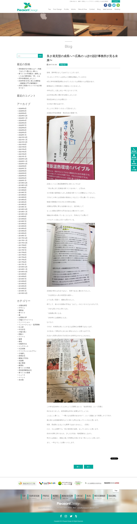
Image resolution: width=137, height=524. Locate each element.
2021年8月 (22, 144)
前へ (78, 467)
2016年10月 (23, 271)
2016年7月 (22, 279)
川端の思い (63, 65)
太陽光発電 (23, 305)
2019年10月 (23, 185)
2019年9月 (22, 187)
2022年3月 (22, 132)
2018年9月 (22, 216)
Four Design (57, 9)
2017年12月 (23, 238)
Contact (92, 9)
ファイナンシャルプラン (27, 351)
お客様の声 (23, 317)
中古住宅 (22, 329)
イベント (22, 377)
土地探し (22, 353)
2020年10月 (23, 163)
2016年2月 (22, 288)
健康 (20, 339)
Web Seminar (107, 9)
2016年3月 (22, 286)
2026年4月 (22, 108)
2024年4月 (22, 120)
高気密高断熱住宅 (25, 370)
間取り (21, 334)
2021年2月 (22, 154)
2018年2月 (22, 233)
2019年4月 (22, 199)
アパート (22, 336)
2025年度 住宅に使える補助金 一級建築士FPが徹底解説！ (29, 82)
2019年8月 (22, 190)
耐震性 (21, 365)
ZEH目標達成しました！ (28, 78)
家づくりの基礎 (24, 372)
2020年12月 (23, 159)
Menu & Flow (82, 9)
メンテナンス (23, 346)
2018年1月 (22, 235)
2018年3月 (22, 231)
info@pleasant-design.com (88, 508)
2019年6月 (22, 195)
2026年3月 (22, 111)
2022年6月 (22, 127)
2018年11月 (23, 211)
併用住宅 (22, 356)
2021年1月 (22, 156)
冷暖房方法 (23, 344)
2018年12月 (23, 209)
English (116, 1)
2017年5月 (22, 255)
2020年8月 (22, 166)
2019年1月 (22, 207)
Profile (66, 9)
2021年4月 (22, 149)
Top (49, 9)
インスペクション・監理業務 (29, 324)
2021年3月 (22, 151)
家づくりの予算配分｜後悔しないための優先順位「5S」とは (30, 74)
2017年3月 (22, 259)
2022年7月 (22, 125)
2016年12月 (23, 267)
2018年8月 (22, 219)
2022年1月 (22, 135)
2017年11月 (23, 240)
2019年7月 (22, 192)
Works (73, 9)
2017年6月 (22, 252)
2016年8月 (22, 276)
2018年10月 (23, 214)
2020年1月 (22, 180)
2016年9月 (22, 274)
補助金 (21, 310)
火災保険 (22, 348)
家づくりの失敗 (24, 368)
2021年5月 (22, 147)
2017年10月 (23, 243)
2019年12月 (23, 183)
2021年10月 (23, 142)
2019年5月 (22, 197)
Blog (98, 9)
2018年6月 (22, 223)
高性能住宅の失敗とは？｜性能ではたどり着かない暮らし (30, 70)
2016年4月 (22, 283)
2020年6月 (22, 171)
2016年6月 (22, 281)
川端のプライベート (26, 320)
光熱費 (21, 360)
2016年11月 (23, 269)
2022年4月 (22, 130)
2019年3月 (22, 202)
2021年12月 (23, 137)
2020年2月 (22, 178)
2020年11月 (23, 161)
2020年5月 (22, 173)
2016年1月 (22, 291)
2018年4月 (22, 228)
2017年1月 (22, 264)
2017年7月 (22, 250)
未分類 (21, 380)
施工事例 (22, 363)
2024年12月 (23, 115)
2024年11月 (23, 118)
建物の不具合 (23, 358)
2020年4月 (22, 175)
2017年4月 (22, 257)
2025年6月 (22, 113)
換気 (20, 341)
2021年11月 (23, 139)
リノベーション (24, 322)
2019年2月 (22, 204)
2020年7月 (22, 168)
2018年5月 (22, 226)
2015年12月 (23, 293)
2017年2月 (22, 262)
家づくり (22, 312)
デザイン (22, 308)
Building (117, 9)
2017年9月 (22, 245)
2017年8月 (22, 247)
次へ (88, 467)
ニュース (22, 375)
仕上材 (21, 327)
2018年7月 (22, 221)
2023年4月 (22, 123)
